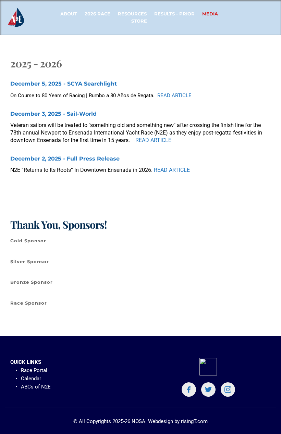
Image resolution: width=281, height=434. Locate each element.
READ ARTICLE (174, 95)
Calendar (31, 378)
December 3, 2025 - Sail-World (53, 114)
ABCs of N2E (36, 387)
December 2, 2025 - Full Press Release (65, 158)
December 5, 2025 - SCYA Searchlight (63, 83)
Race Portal (34, 370)
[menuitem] (69, 13)
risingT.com (194, 421)
